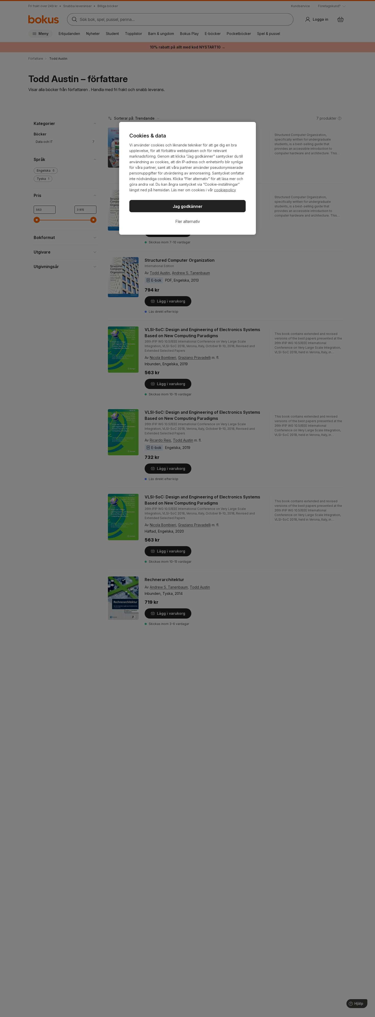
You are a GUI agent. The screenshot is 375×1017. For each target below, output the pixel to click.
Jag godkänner (188, 206)
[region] (187, 178)
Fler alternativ (187, 221)
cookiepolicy (225, 190)
